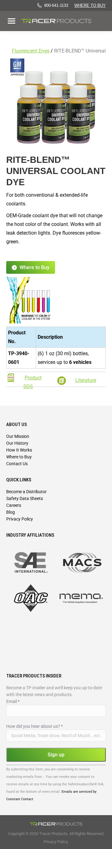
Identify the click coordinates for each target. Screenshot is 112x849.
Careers (13, 505)
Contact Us (17, 463)
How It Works (19, 449)
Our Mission (17, 436)
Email (13, 701)
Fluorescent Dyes (30, 51)
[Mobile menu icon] (11, 21)
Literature (85, 380)
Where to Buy (90, 5)
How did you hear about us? (34, 726)
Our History (17, 443)
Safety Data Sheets (24, 498)
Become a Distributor (26, 491)
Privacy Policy (19, 518)
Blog (10, 512)
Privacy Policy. (56, 841)
